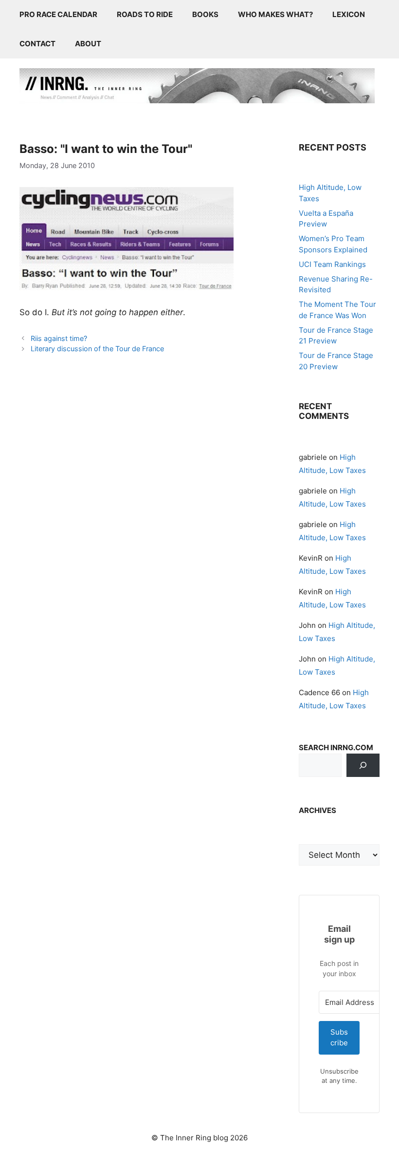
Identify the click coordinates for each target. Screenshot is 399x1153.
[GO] (363, 765)
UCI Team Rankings (332, 264)
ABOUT (88, 43)
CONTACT (37, 43)
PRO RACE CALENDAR (58, 14)
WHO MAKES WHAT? (275, 14)
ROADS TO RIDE (145, 14)
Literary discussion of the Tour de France (97, 348)
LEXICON (348, 14)
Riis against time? (59, 338)
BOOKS (205, 14)
